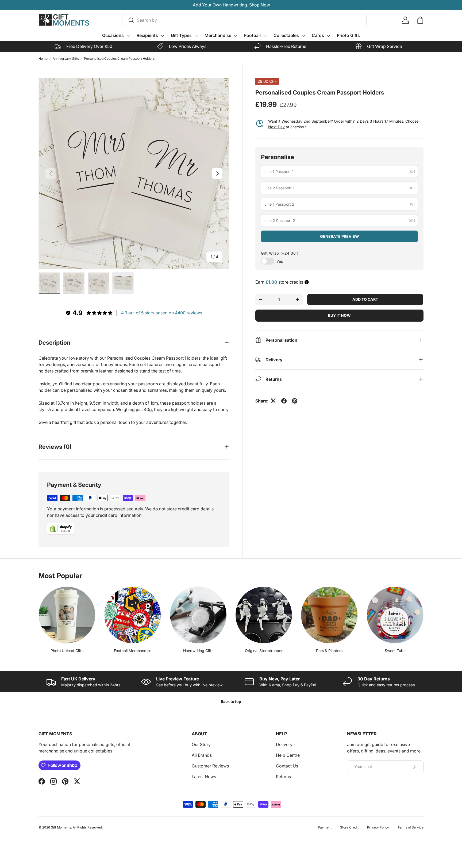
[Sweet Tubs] (395, 615)
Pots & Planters (329, 650)
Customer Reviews (210, 766)
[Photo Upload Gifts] (67, 615)
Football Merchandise (132, 650)
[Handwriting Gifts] (198, 615)
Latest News (204, 776)
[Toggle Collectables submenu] (303, 35)
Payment (325, 827)
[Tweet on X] (273, 401)
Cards (318, 35)
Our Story (201, 744)
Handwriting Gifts (198, 650)
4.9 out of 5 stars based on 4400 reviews (161, 312)
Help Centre (288, 755)
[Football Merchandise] (132, 615)
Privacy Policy (378, 827)
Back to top (231, 701)
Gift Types (181, 35)
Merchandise (218, 35)
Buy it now (339, 315)
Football (252, 35)
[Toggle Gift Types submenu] (196, 35)
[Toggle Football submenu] (265, 35)
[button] (420, 20)
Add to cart (365, 299)
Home (43, 59)
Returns (283, 776)
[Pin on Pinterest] (294, 401)
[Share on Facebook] (284, 401)
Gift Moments (61, 827)
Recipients (147, 35)
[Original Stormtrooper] (264, 615)
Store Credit (349, 827)
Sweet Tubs (395, 650)
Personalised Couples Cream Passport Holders (119, 59)
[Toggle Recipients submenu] (162, 35)
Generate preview (339, 236)
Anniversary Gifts (66, 59)
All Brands (202, 755)
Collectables (286, 35)
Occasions (113, 35)
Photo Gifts (348, 35)
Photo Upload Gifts (67, 650)
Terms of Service (411, 827)
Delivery (284, 744)
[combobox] (244, 20)
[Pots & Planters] (329, 615)
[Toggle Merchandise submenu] (235, 35)
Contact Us (287, 766)
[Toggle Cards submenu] (328, 35)
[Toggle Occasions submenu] (128, 35)
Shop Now (259, 4)
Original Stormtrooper (264, 650)
